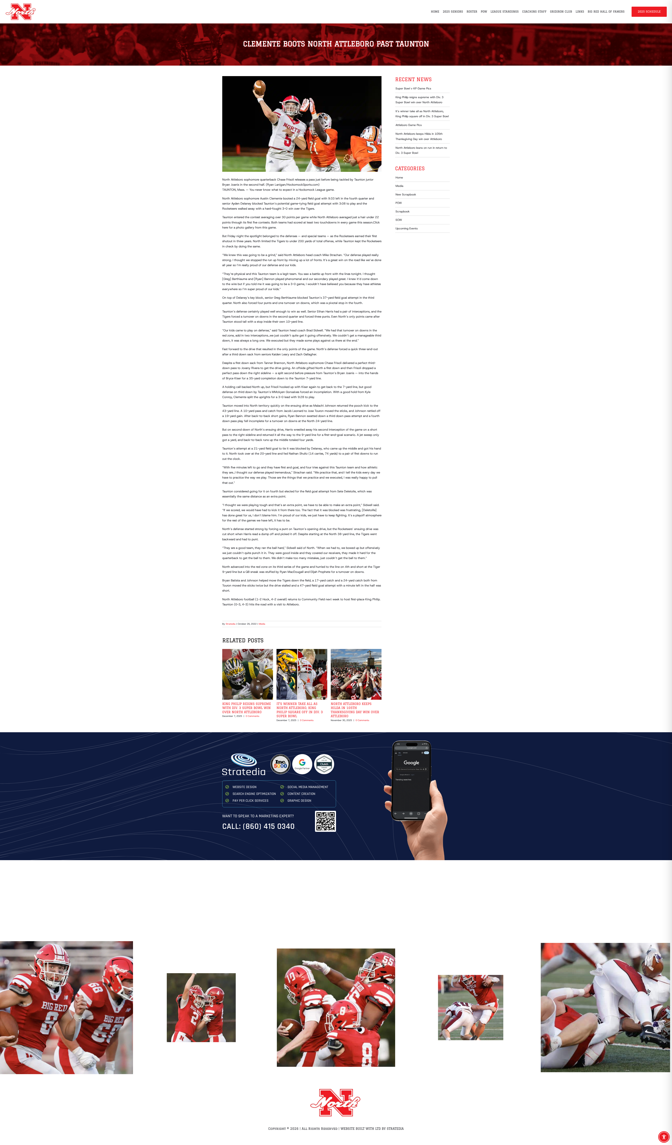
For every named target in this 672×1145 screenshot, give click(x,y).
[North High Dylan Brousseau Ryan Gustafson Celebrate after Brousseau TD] (66, 1005)
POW (399, 203)
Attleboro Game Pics (409, 125)
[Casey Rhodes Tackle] (470, 1005)
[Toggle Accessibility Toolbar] (664, 1137)
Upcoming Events (407, 228)
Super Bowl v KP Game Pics (413, 88)
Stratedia (230, 623)
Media (262, 623)
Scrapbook (403, 211)
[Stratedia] (243, 755)
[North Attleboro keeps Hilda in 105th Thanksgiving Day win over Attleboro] (356, 651)
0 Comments (252, 716)
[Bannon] (605, 1006)
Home (399, 177)
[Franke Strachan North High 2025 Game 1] (336, 1005)
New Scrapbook (406, 194)
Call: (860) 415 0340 (258, 826)
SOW (399, 220)
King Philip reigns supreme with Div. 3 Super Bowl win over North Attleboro (246, 708)
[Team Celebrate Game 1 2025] (201, 1006)
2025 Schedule (649, 11)
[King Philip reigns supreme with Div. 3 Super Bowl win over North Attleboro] (247, 651)
